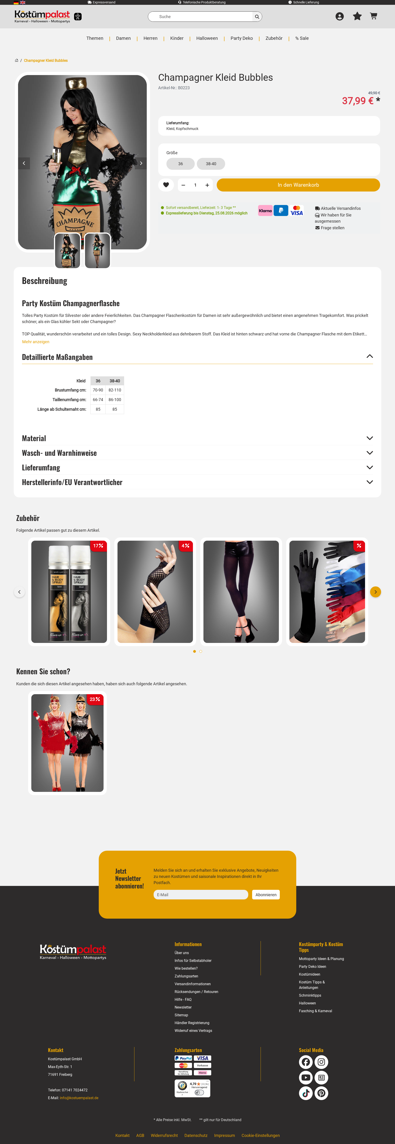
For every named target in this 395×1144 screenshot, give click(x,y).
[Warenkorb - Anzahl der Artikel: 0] (373, 16)
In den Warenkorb (298, 185)
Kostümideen (309, 974)
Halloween (307, 1003)
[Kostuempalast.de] (42, 16)
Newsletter (183, 1007)
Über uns (182, 953)
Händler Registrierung (192, 1023)
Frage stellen (332, 227)
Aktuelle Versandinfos (340, 208)
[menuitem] (16, 2)
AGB (140, 1135)
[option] (82, 162)
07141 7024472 (75, 1090)
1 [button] (194, 651)
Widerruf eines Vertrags (193, 1030)
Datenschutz (196, 1135)
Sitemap (181, 1015)
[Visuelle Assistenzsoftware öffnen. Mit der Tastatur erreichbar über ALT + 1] (75, 17)
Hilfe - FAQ (183, 999)
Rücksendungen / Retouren (196, 992)
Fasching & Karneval (315, 1011)
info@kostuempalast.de (79, 1098)
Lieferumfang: (177, 123)
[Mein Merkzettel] (357, 17)
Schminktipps (310, 995)
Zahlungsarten (186, 976)
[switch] (199, 1092)
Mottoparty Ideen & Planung (321, 959)
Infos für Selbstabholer (193, 960)
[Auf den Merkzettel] (166, 185)
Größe (172, 152)
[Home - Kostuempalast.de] (73, 952)
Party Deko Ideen (312, 966)
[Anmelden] (339, 17)
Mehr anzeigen (35, 341)
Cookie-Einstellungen (261, 1135)
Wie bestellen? (186, 968)
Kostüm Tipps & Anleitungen (312, 985)
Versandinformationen (193, 984)
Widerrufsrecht (164, 1135)
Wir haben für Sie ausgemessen (333, 218)
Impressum (224, 1135)
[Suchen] (257, 17)
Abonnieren (266, 894)
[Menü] (207, 1082)
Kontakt (122, 1135)
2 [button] (200, 651)
